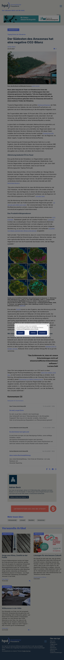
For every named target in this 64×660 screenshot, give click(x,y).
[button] (61, 7)
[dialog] (32, 330)
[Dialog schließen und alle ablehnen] (47, 325)
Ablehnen (33, 332)
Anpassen (20, 332)
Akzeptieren (42, 332)
